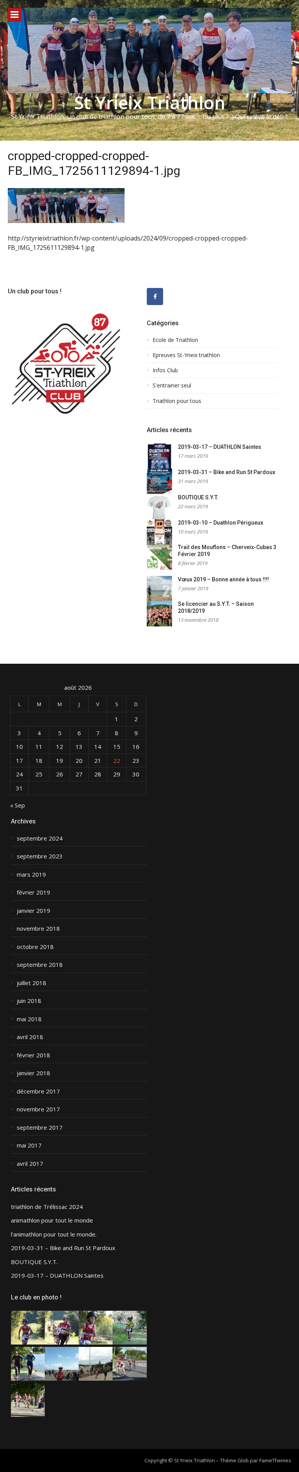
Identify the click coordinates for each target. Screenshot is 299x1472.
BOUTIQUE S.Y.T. (198, 497)
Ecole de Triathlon (175, 340)
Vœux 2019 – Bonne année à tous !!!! (223, 579)
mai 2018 (29, 1019)
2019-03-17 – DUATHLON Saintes (219, 447)
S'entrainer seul (172, 385)
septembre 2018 (40, 964)
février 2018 (33, 1055)
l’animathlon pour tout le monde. (54, 1234)
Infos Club (165, 370)
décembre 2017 (38, 1091)
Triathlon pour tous (177, 401)
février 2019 (33, 892)
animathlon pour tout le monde (52, 1220)
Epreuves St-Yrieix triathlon (186, 355)
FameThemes (275, 1460)
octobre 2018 (35, 947)
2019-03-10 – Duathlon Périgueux (220, 523)
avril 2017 (30, 1163)
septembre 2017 (40, 1127)
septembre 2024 (40, 838)
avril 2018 (30, 1037)
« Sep (17, 805)
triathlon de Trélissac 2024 (47, 1206)
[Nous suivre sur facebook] (155, 296)
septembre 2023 (40, 856)
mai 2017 (29, 1145)
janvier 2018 (33, 1073)
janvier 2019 (33, 910)
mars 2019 (31, 874)
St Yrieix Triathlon (149, 102)
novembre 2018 (38, 928)
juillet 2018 (31, 983)
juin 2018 (29, 1001)
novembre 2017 (38, 1109)
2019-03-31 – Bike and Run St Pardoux (226, 472)
